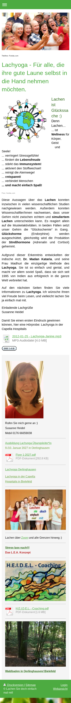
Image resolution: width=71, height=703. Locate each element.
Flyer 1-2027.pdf (26, 454)
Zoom (24, 537)
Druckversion (15, 685)
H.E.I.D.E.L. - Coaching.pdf (32, 608)
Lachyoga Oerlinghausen (20, 469)
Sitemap (31, 685)
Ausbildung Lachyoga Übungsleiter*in (28, 443)
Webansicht (60, 688)
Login (64, 685)
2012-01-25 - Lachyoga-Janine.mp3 (36, 336)
